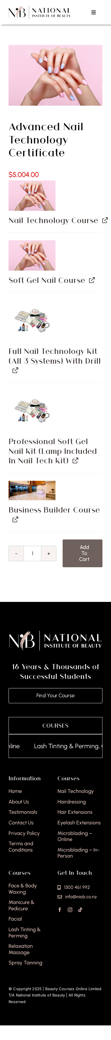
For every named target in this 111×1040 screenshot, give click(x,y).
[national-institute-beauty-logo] (40, 8)
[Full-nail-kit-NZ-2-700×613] (32, 321)
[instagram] (70, 909)
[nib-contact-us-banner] (32, 491)
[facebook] (59, 909)
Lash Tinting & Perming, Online (67, 746)
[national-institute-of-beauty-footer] (55, 632)
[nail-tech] (55, 75)
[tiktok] (80, 909)
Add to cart (84, 553)
